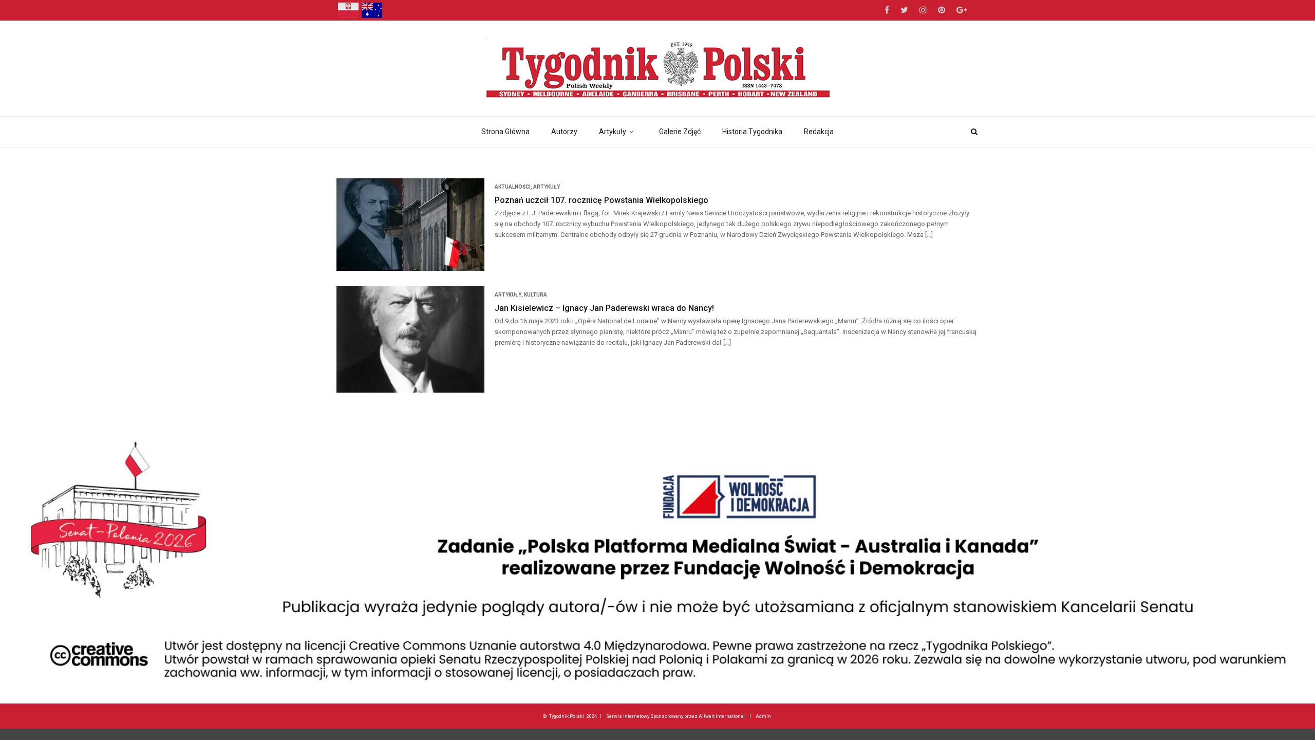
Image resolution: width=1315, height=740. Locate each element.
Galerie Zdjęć (680, 131)
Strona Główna (505, 131)
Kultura (535, 295)
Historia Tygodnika (752, 131)
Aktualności (513, 187)
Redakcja (819, 131)
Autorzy (564, 131)
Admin (763, 716)
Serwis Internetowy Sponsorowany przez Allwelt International (675, 716)
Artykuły (612, 131)
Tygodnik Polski (566, 716)
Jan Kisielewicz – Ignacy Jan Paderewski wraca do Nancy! (604, 308)
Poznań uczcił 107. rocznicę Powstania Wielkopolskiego (601, 200)
